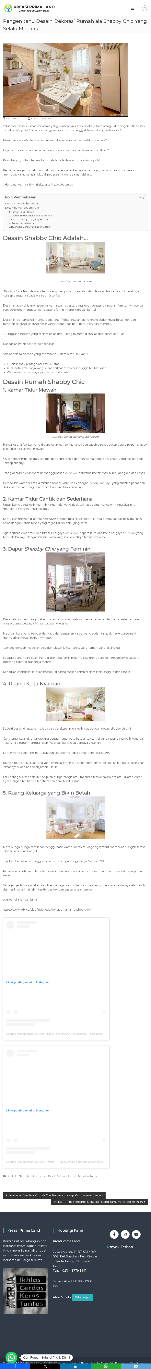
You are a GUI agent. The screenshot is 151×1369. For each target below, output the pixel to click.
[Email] (136, 1366)
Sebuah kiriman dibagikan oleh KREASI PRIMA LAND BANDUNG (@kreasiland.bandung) (61, 1033)
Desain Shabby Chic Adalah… (23, 203)
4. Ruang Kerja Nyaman (22, 223)
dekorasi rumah (33, 1176)
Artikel (12, 1176)
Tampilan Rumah (88, 1176)
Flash (94, 1363)
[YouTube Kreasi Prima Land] (136, 1234)
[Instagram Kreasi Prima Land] (125, 1234)
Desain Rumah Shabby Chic (22, 207)
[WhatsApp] (106, 1366)
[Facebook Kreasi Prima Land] (114, 1234)
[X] (45, 1366)
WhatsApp (82, 1297)
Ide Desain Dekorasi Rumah (60, 1176)
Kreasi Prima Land (41, 118)
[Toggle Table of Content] (139, 198)
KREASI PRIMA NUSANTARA (41, 1363)
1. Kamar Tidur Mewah (21, 212)
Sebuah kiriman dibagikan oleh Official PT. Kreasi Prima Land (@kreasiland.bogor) (57, 1161)
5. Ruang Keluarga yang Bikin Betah (29, 226)
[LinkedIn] (75, 1366)
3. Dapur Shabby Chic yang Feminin (29, 219)
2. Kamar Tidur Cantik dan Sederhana (30, 215)
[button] (11, 1357)
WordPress (136, 1363)
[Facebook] (15, 1366)
